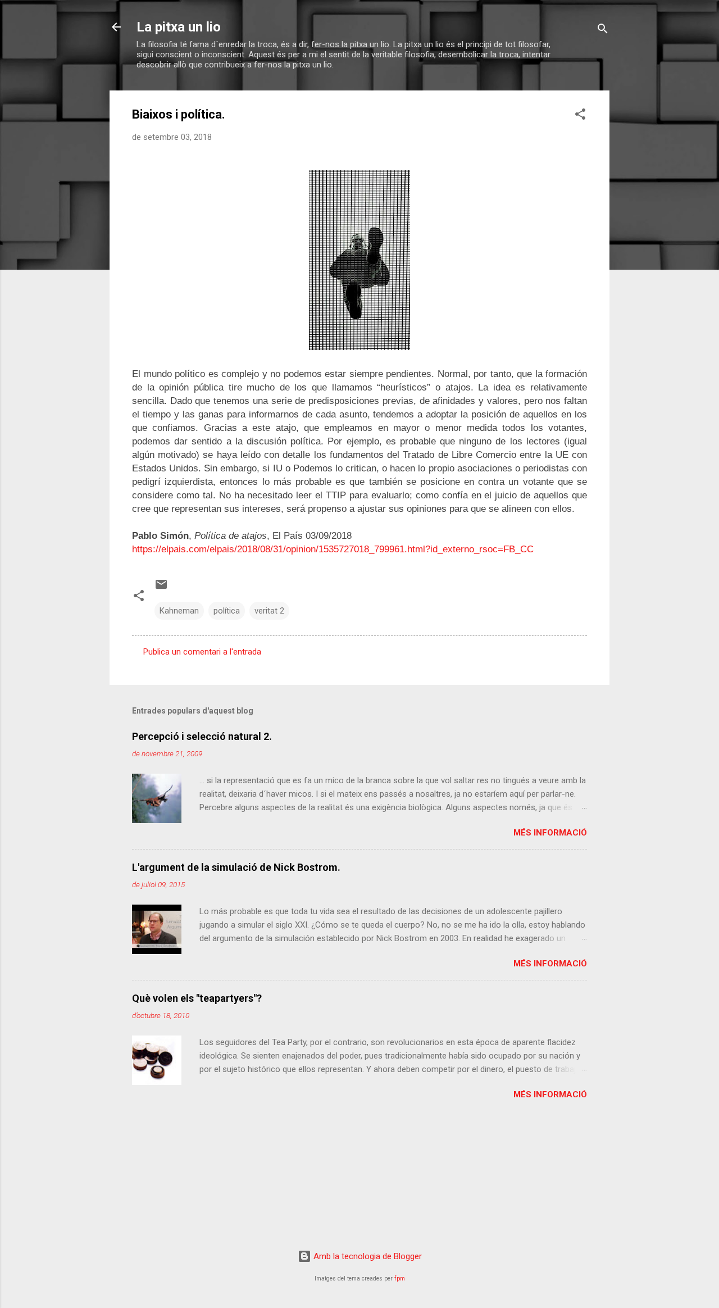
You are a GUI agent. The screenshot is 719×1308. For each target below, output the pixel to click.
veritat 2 (269, 611)
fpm (399, 1278)
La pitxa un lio (178, 27)
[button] (580, 116)
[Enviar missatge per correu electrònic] (161, 588)
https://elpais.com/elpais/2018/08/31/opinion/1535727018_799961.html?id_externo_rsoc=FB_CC (333, 549)
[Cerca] (602, 30)
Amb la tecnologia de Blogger (366, 1256)
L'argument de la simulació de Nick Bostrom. (236, 867)
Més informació (550, 833)
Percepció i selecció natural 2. (202, 736)
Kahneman (179, 611)
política (226, 611)
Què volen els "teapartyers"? (197, 998)
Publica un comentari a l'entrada (202, 652)
